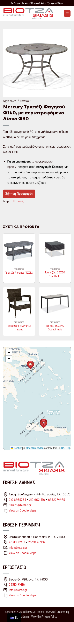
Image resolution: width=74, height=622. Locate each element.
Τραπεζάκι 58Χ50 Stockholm (55, 274)
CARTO (65, 448)
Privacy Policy (49, 616)
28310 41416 (17, 584)
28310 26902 (36, 542)
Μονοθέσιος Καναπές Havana (19, 327)
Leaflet (17, 448)
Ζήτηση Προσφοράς (19, 194)
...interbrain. (23, 616)
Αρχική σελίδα (9, 100)
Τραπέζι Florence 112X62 (19, 272)
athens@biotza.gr (20, 505)
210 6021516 (37, 500)
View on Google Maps (22, 510)
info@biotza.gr (18, 548)
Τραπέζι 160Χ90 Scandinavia (55, 327)
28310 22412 (17, 542)
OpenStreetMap (35, 448)
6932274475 (56, 500)
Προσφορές (25, 100)
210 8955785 (17, 500)
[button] (67, 13)
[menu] (14, 617)
